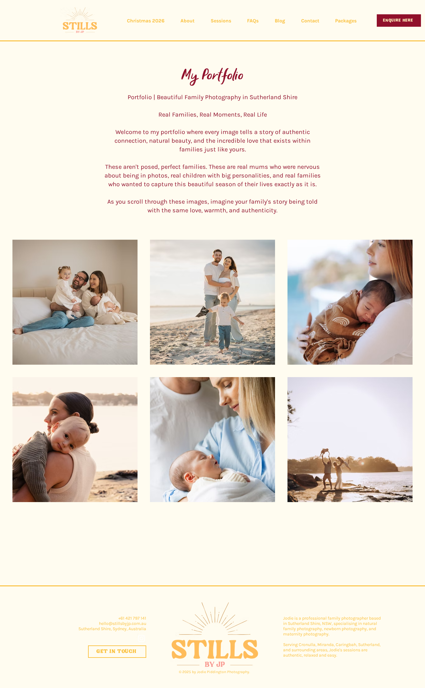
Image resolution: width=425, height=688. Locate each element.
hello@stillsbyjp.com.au (122, 623)
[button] (221, 20)
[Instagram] (141, 638)
